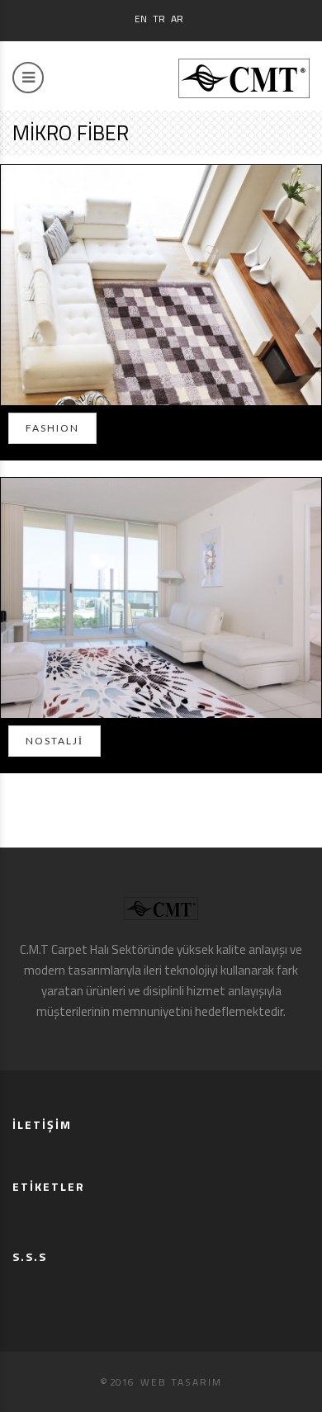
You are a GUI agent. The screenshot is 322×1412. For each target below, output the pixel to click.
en (141, 18)
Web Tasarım (181, 1382)
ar (177, 18)
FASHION (52, 428)
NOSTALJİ (54, 740)
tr (159, 18)
